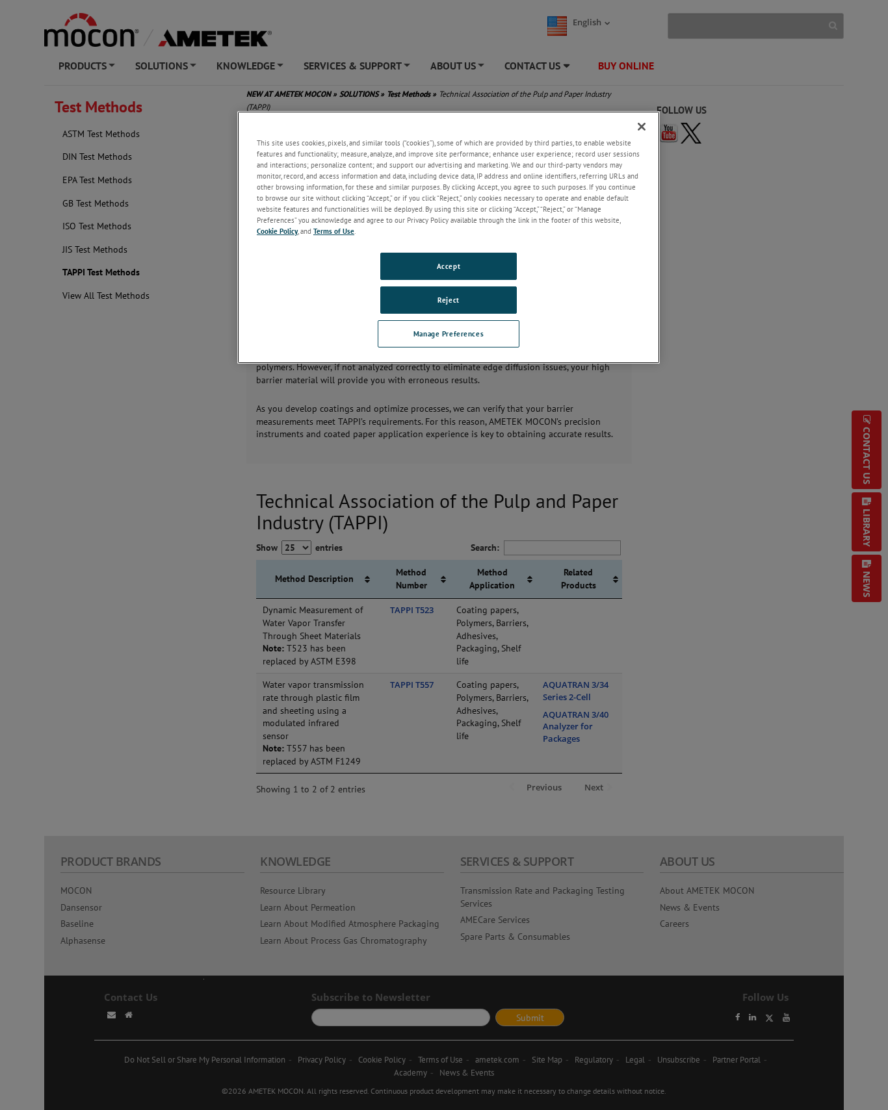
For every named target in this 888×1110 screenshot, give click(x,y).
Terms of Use (333, 231)
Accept (448, 266)
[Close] (641, 126)
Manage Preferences (448, 333)
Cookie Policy (277, 231)
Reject (448, 300)
